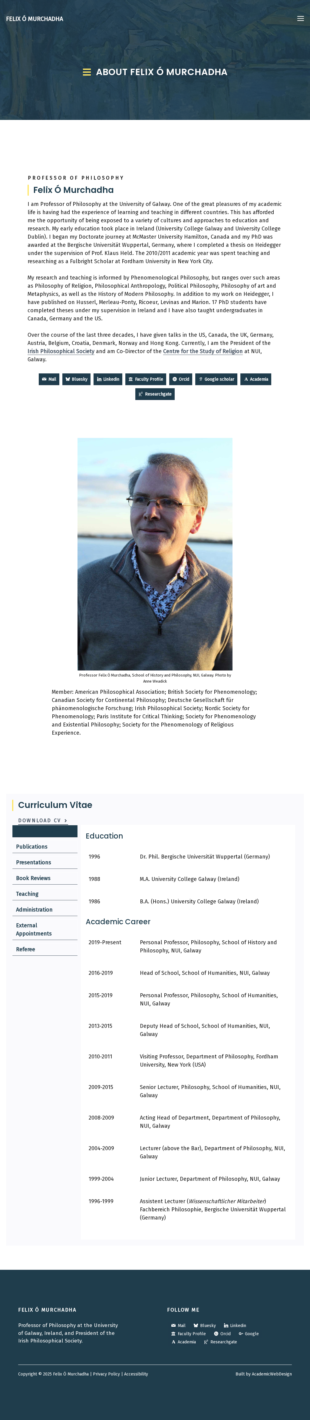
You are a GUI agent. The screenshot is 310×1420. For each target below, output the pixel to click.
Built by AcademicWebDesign (264, 1374)
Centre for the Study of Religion (203, 351)
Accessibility (136, 1374)
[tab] (45, 831)
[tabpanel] (188, 1032)
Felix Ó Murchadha (34, 18)
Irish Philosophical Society (61, 351)
